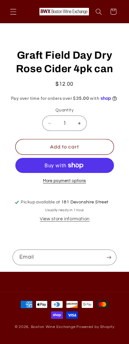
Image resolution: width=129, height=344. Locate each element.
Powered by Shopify (95, 327)
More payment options (64, 181)
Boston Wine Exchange (53, 327)
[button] (13, 11)
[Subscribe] (109, 257)
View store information (65, 219)
